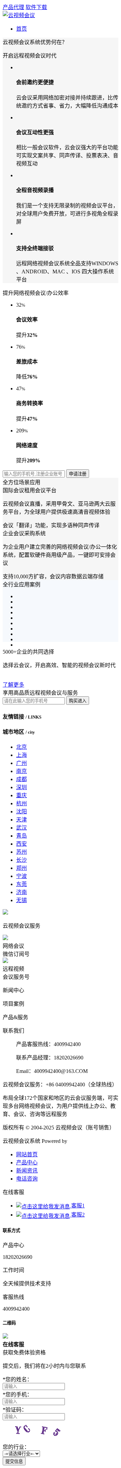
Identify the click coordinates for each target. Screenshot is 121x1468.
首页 (21, 29)
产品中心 (27, 1162)
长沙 (21, 860)
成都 (21, 779)
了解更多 (13, 685)
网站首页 (27, 1154)
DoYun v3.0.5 (84, 1141)
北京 (21, 747)
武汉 (21, 827)
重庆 (21, 795)
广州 (21, 763)
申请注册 (77, 473)
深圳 (21, 787)
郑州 (21, 868)
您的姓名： (17, 1379)
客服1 (77, 1205)
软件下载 (36, 7)
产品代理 (13, 7)
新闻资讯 (27, 1170)
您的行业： (16, 1447)
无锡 (21, 900)
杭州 (21, 803)
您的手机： (17, 1394)
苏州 (21, 852)
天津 (21, 819)
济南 (21, 892)
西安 (21, 844)
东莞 (21, 884)
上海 (21, 755)
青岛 (21, 836)
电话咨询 (27, 1179)
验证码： (15, 1410)
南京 (21, 771)
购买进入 (77, 700)
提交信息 (14, 1461)
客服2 (77, 1215)
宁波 (21, 876)
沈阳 (21, 811)
